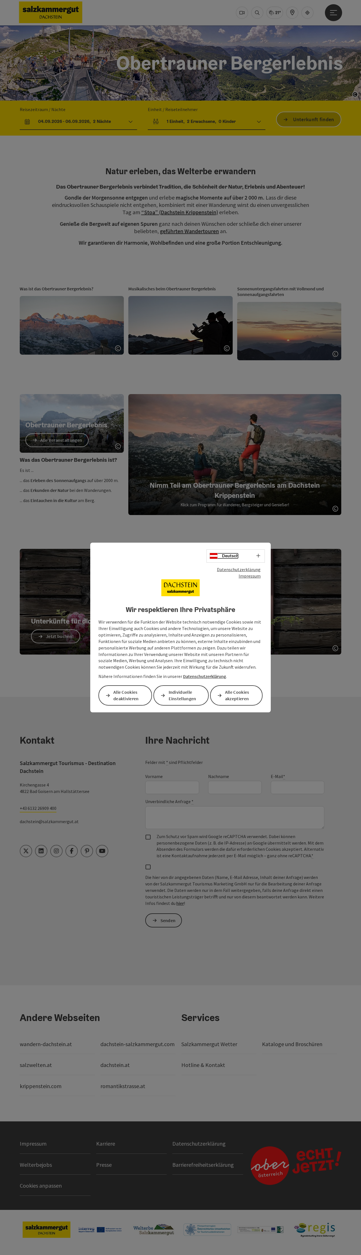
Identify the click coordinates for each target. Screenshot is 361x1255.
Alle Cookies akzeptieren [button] (237, 695)
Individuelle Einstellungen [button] (182, 695)
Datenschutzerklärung (239, 569)
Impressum (250, 576)
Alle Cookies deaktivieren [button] (126, 695)
